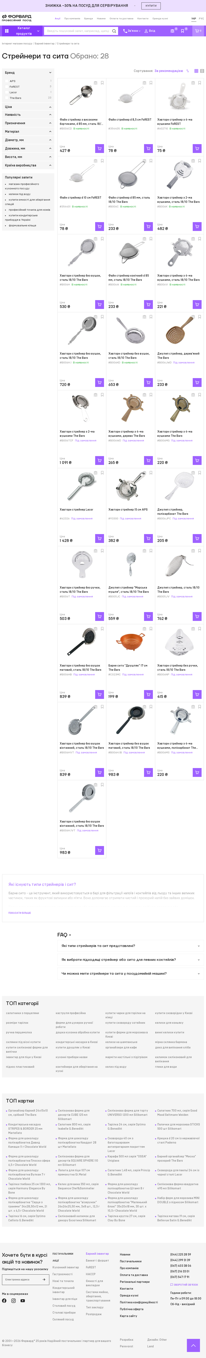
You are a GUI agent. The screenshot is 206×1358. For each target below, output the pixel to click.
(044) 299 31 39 (180, 1260)
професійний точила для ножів (29, 209)
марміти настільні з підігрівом (126, 1057)
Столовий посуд (64, 1306)
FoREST (91, 1267)
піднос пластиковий (20, 1067)
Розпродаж (94, 1314)
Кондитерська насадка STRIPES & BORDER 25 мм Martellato (25, 1128)
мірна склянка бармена (171, 1042)
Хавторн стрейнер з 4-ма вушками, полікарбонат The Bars (176, 748)
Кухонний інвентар (66, 1267)
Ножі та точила (63, 1281)
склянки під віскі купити (23, 1042)
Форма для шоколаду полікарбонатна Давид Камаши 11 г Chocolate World (27, 1142)
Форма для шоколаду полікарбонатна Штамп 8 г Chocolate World (126, 1188)
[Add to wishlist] (102, 83)
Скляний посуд (63, 1319)
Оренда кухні (160, 18)
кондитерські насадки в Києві (77, 1042)
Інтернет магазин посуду (17, 43)
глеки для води (166, 1067)
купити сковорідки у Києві (174, 1013)
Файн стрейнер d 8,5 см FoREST (129, 119)
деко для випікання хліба (173, 1047)
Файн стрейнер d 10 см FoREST (80, 197)
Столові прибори (64, 1312)
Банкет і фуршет (97, 1260)
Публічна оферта (131, 1309)
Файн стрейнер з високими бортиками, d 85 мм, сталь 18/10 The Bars (82, 124)
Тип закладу (95, 1307)
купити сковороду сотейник (125, 1023)
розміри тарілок (17, 1023)
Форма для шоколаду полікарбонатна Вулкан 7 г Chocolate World (26, 1174)
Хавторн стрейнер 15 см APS (128, 509)
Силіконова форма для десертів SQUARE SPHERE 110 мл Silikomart (78, 1160)
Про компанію (72, 18)
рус (201, 18)
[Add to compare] (95, 83)
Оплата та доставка (121, 18)
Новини (101, 18)
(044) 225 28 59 (180, 1254)
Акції (57, 18)
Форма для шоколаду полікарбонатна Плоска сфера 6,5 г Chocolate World (29, 1160)
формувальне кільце (22, 225)
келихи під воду (20, 194)
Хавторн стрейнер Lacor (76, 509)
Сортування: (158, 71)
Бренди (88, 18)
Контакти (142, 18)
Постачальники (63, 1254)
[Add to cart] (99, 148)
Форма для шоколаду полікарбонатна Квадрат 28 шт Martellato (77, 1142)
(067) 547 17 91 (179, 1277)
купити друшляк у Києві (73, 1047)
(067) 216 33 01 (179, 1271)
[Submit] (43, 1279)
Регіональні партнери (135, 1282)
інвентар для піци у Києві (23, 1057)
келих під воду (116, 1067)
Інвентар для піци (65, 1299)
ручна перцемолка (19, 1032)
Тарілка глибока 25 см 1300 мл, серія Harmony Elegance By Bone (29, 1188)
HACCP (91, 1274)
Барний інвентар (45, 43)
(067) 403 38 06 (180, 1266)
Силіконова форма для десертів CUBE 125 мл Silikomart (74, 1115)
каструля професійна (71, 1013)
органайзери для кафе (121, 1047)
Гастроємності (63, 1274)
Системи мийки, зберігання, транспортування (98, 1296)
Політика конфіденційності (139, 1302)
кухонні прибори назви (72, 1057)
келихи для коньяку (169, 1023)
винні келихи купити (169, 1032)
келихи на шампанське (121, 1042)
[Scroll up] (193, 1345)
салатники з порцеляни (22, 1013)
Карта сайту (128, 1316)
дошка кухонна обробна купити (78, 1032)
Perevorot (126, 1346)
